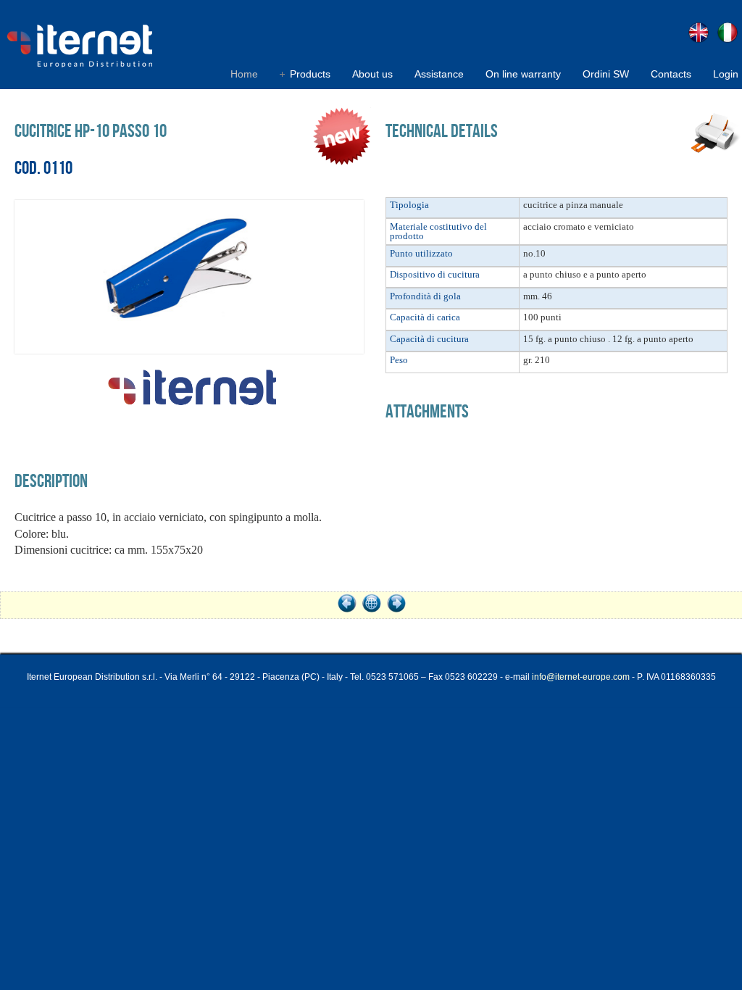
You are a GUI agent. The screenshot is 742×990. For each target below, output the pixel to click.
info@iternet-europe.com (581, 677)
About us (372, 74)
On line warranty (523, 74)
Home (244, 74)
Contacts (671, 74)
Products (310, 74)
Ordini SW (606, 74)
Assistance (439, 74)
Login (725, 74)
